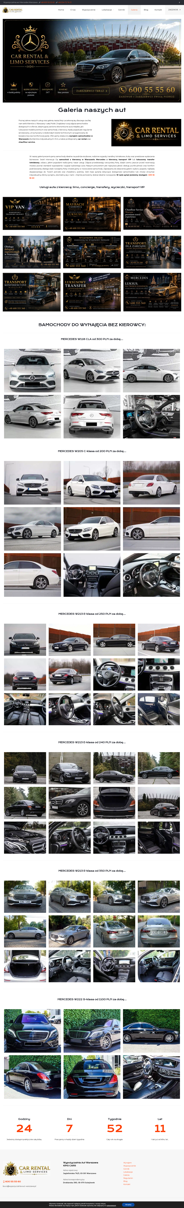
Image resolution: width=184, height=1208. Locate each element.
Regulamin (128, 1178)
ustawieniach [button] (111, 1206)
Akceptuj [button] (128, 1205)
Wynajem (127, 1163)
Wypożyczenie (129, 1166)
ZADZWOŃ (173, 10)
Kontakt (126, 1184)
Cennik (126, 1169)
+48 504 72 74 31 (65, 2)
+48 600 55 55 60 (47, 2)
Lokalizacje (128, 1172)
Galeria (126, 1175)
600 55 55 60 (13, 1181)
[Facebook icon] (179, 2)
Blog (125, 1181)
